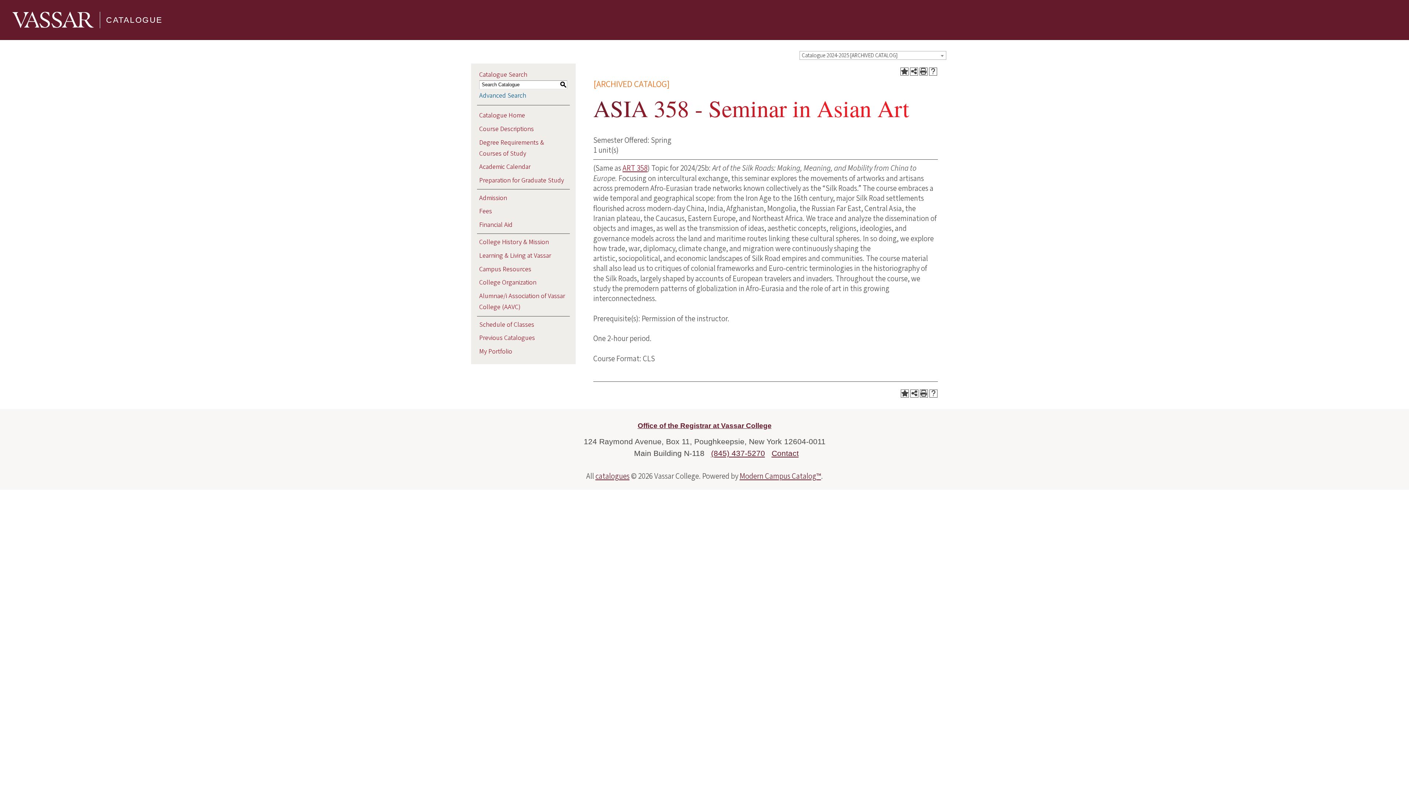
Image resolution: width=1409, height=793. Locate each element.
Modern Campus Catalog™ (780, 476)
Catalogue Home (502, 115)
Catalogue (134, 20)
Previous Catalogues (507, 338)
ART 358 (635, 168)
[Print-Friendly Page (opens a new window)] (924, 72)
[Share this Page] (914, 72)
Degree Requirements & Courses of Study (511, 148)
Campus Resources (505, 269)
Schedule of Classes (506, 324)
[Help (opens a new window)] (933, 72)
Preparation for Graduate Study (521, 180)
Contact (785, 453)
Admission (493, 198)
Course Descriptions (506, 129)
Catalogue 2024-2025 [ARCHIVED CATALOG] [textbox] (850, 55)
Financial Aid (496, 224)
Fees (485, 211)
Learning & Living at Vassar (515, 255)
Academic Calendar (505, 166)
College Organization (507, 282)
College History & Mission (514, 242)
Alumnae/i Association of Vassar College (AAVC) (522, 302)
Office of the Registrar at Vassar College (705, 426)
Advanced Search (502, 95)
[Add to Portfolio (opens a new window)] (904, 72)
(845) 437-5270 (738, 453)
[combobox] (873, 55)
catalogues (613, 476)
